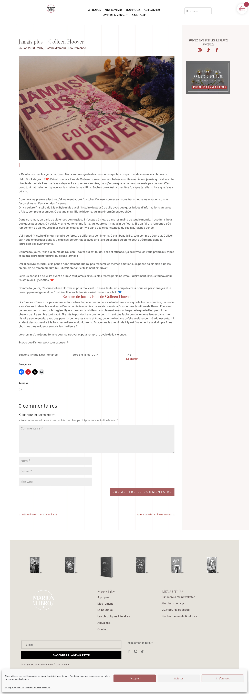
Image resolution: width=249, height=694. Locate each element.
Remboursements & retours (179, 616)
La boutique (105, 610)
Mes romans (105, 603)
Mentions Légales (173, 603)
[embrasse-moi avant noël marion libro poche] (71, 565)
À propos (103, 597)
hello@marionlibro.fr (140, 642)
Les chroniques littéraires (113, 616)
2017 (40, 48)
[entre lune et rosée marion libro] (106, 567)
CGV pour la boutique (176, 609)
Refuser (178, 678)
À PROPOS (94, 9)
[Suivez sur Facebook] (216, 50)
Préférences (223, 678)
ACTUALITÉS (152, 9)
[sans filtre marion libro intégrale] (177, 565)
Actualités (103, 622)
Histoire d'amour (55, 48)
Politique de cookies (14, 687)
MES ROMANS (113, 9)
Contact (102, 629)
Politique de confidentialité (37, 687)
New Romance (76, 48)
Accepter (135, 678)
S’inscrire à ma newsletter (178, 597)
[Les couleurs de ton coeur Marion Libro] (212, 565)
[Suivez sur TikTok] (208, 50)
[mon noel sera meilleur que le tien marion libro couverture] (142, 565)
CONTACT (139, 15)
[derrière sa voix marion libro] (35, 565)
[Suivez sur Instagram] (199, 50)
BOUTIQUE (133, 9)
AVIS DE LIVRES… (114, 15)
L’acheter (132, 358)
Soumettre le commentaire (142, 491)
